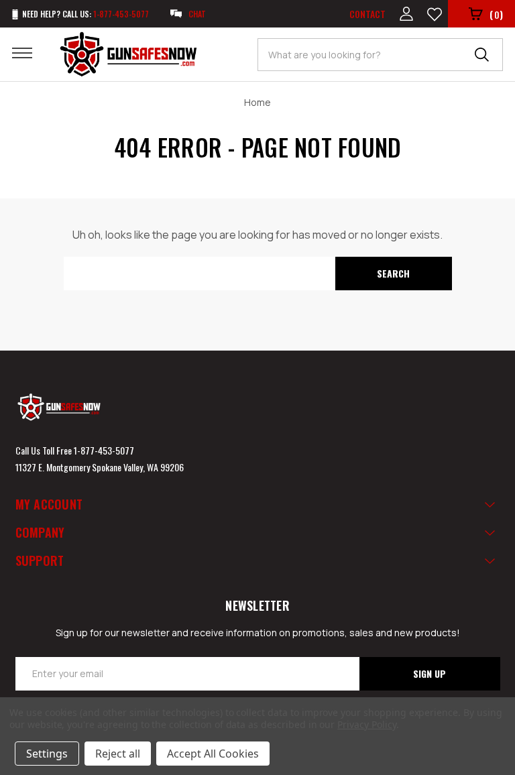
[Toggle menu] (30, 52)
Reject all (117, 753)
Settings (47, 753)
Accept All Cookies (213, 753)
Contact (367, 14)
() (496, 14)
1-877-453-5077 (104, 450)
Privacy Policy (366, 724)
